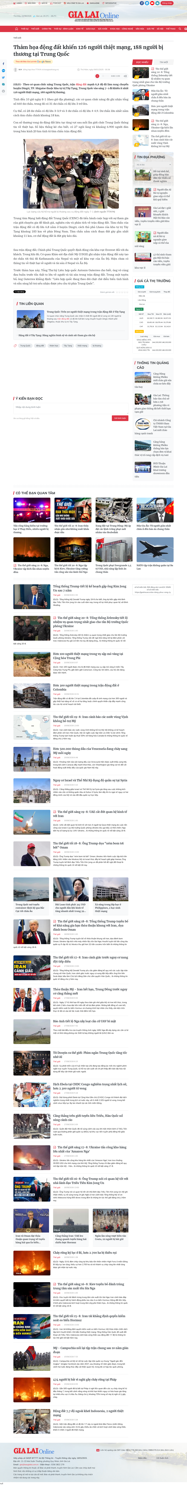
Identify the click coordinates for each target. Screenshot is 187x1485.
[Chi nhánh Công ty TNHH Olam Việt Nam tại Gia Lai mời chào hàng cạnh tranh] (143, 424)
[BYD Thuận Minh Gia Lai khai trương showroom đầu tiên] (143, 467)
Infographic (111, 3)
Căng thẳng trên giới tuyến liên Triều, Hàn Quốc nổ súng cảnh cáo (88, 1118)
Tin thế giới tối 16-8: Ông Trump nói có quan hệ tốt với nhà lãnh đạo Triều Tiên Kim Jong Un (90, 1181)
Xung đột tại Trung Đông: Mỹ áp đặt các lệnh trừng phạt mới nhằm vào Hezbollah (113, 529)
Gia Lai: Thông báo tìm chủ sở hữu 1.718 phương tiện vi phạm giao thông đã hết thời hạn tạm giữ (153, 403)
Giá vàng (139, 331)
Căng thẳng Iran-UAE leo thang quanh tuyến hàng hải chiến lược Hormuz (71, 1239)
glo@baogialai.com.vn (29, 1464)
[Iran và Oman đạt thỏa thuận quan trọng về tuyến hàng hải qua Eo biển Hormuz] (31, 1221)
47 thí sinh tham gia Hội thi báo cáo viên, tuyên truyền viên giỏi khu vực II (153, 261)
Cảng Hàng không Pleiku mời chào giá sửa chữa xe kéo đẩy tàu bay (153, 380)
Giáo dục (90, 29)
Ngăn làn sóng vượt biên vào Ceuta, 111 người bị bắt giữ (110, 1237)
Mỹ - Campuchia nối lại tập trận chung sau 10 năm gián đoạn (90, 1350)
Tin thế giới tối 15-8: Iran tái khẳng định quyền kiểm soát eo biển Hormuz (89, 1318)
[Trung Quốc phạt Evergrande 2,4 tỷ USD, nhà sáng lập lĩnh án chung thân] (114, 549)
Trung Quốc (25, 345)
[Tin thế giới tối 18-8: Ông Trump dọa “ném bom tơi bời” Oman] (31, 853)
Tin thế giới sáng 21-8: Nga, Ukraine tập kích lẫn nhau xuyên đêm (162, 125)
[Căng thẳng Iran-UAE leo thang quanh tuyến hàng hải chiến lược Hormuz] (71, 1221)
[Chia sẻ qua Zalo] (3, 70)
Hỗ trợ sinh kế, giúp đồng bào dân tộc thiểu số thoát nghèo (162, 176)
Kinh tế (79, 29)
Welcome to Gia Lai (75, 3)
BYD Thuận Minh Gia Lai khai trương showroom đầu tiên (152, 470)
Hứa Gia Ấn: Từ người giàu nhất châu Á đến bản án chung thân (161, 95)
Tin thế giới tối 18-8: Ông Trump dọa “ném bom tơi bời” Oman (88, 845)
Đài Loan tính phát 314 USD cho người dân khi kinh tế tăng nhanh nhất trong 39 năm (70, 908)
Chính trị (46, 29)
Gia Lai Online (33, 1450)
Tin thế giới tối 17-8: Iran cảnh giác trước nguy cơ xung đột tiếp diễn (90, 959)
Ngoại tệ (139, 309)
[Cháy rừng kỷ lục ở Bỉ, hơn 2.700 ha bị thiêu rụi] (31, 1263)
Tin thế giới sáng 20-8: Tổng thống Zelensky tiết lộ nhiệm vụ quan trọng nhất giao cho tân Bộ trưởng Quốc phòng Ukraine (152, 77)
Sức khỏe (102, 29)
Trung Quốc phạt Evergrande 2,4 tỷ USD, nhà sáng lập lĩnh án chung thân (113, 568)
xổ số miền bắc (140, 587)
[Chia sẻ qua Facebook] (3, 63)
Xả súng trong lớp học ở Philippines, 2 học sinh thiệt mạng (108, 907)
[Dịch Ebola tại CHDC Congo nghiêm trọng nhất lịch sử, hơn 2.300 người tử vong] (31, 1094)
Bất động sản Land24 (156, 587)
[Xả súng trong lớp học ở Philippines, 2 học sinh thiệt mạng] (110, 889)
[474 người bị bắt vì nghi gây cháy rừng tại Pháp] (31, 1390)
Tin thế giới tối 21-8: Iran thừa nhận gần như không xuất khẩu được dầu (71, 529)
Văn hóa (140, 29)
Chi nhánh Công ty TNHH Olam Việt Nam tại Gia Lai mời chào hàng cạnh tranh (153, 427)
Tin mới (163, 62)
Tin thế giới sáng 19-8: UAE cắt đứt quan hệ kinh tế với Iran (90, 814)
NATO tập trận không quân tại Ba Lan (155, 567)
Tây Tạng (68, 345)
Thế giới (35, 29)
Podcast (57, 3)
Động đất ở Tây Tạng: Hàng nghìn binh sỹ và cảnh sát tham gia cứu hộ (57, 335)
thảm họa (54, 345)
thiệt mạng (82, 345)
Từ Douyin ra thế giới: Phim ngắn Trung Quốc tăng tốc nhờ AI (90, 1055)
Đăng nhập (167, 3)
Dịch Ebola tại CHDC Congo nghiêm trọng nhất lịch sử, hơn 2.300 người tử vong (90, 1086)
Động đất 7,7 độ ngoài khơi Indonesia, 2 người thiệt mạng (88, 1413)
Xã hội (160, 29)
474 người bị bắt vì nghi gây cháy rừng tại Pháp (84, 1379)
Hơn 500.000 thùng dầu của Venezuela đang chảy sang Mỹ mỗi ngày (90, 751)
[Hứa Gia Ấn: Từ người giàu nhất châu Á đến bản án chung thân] (141, 94)
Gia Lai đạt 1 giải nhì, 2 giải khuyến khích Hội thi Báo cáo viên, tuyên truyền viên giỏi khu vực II (153, 216)
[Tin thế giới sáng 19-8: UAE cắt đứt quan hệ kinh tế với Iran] (31, 822)
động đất (81, 84)
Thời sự (24, 29)
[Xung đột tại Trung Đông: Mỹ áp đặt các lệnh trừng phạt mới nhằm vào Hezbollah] (114, 510)
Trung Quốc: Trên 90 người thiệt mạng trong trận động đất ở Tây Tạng (86, 311)
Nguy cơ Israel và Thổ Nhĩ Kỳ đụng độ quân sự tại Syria (90, 780)
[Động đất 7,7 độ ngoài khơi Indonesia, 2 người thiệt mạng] (31, 1421)
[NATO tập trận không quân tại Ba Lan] (155, 549)
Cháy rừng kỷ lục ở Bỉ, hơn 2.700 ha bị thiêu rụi (85, 1252)
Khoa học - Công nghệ (121, 29)
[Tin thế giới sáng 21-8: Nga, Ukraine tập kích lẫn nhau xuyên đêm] (141, 124)
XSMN (168, 587)
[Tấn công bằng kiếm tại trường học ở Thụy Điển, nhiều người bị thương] (31, 510)
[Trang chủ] (16, 29)
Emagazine (94, 3)
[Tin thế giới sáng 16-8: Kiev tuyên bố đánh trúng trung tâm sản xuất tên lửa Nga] (31, 1294)
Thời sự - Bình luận (63, 29)
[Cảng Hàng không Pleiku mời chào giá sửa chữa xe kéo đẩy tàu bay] (143, 377)
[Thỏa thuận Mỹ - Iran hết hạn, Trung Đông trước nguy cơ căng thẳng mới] (31, 999)
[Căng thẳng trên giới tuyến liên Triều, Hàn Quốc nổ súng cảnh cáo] (31, 1126)
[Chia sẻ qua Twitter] (3, 77)
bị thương (97, 345)
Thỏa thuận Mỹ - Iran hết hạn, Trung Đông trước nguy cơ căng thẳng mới (90, 991)
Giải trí (150, 29)
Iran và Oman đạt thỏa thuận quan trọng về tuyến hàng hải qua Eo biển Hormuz (30, 1239)
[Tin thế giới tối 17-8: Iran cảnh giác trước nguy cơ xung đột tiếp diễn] (31, 967)
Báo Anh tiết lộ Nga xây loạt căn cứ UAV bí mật (84, 1021)
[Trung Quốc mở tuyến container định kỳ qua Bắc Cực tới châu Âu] (31, 889)
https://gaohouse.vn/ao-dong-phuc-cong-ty (153, 592)
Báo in (44, 3)
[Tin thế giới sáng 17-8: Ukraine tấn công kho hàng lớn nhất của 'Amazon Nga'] (31, 1157)
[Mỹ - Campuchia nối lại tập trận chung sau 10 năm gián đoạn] (31, 1358)
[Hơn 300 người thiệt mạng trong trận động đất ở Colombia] (141, 110)
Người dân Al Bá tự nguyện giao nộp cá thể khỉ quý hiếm (162, 194)
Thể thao (170, 29)
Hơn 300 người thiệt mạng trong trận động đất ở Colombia (162, 109)
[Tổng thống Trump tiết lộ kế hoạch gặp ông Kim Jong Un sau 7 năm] (31, 596)
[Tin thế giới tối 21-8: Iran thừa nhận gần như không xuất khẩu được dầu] (72, 510)
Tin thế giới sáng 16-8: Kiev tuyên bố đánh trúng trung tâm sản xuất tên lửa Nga (88, 1286)
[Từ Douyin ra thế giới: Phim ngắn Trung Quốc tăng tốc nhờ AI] (31, 1063)
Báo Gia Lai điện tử (93, 16)
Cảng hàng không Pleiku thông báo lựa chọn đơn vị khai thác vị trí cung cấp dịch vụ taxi (153, 448)
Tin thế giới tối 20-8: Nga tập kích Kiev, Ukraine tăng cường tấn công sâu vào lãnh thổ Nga (71, 568)
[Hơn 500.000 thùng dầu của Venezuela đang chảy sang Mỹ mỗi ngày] (31, 759)
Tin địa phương (151, 157)
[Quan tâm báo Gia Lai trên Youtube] (152, 3)
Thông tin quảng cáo (153, 365)
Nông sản (139, 287)
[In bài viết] (3, 91)
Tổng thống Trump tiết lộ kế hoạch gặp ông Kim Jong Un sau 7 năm (89, 588)
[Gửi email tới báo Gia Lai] (157, 3)
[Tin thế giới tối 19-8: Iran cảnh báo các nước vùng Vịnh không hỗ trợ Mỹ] (141, 140)
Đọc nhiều (142, 62)
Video (19, 3)
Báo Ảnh (32, 3)
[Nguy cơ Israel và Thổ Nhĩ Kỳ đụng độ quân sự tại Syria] (31, 790)
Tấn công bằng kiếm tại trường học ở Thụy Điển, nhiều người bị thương (31, 529)
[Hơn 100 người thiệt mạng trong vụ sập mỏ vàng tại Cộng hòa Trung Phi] (31, 664)
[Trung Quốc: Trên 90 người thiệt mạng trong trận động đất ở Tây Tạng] (30, 319)
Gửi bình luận (120, 418)
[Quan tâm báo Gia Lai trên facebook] (142, 3)
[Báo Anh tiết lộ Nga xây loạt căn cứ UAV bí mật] (31, 1031)
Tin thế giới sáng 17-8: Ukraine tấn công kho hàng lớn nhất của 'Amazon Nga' (89, 1149)
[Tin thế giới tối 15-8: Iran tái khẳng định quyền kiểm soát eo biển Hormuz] (31, 1326)
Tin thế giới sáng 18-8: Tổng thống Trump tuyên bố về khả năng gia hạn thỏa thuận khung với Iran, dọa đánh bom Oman (90, 925)
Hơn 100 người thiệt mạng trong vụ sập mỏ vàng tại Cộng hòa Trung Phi (88, 656)
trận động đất (63, 319)
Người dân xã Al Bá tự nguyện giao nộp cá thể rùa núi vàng (152, 239)
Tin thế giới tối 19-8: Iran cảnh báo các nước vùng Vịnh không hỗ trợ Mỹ (162, 141)
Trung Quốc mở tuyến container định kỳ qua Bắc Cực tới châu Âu (30, 907)
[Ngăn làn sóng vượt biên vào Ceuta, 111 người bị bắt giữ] (110, 1221)
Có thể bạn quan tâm (35, 493)
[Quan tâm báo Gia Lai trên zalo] (147, 3)
